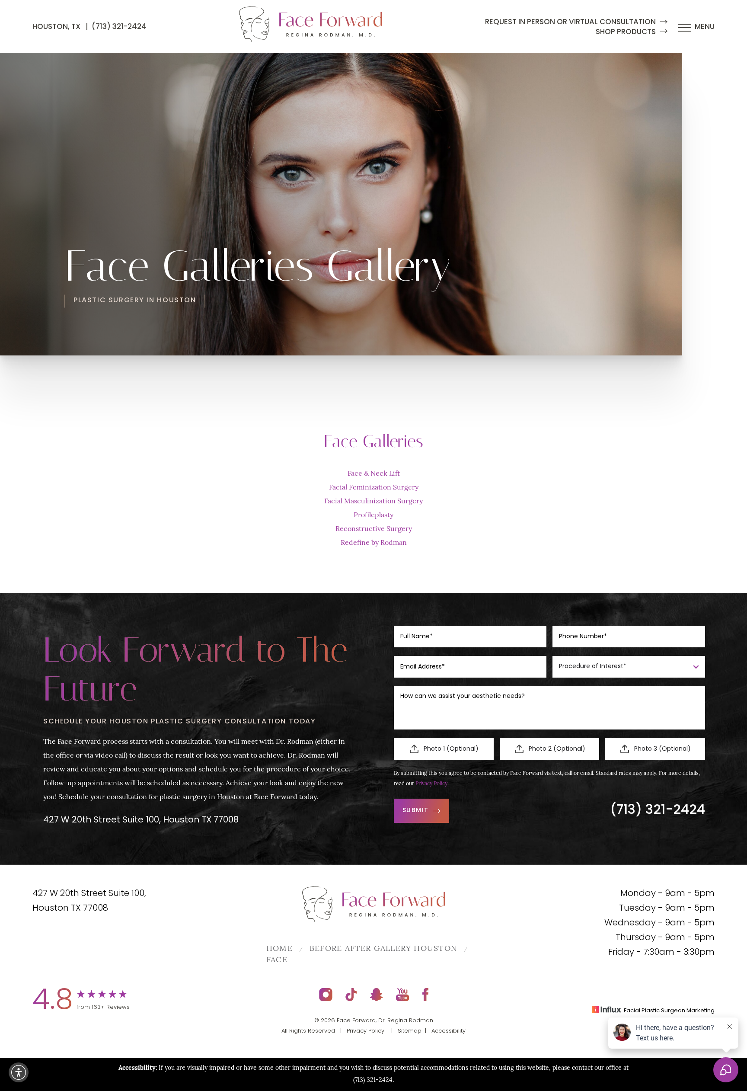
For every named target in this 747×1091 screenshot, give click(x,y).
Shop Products (626, 32)
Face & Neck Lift (374, 473)
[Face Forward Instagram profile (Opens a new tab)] (325, 994)
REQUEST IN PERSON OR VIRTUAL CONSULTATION (570, 22)
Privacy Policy (431, 784)
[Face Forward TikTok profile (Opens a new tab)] (351, 994)
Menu (705, 27)
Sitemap (409, 1031)
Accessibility (448, 1031)
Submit (415, 810)
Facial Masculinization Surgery (373, 501)
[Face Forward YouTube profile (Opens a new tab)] (402, 994)
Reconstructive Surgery (373, 529)
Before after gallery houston (383, 949)
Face (276, 960)
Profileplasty (373, 515)
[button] (19, 1072)
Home (279, 949)
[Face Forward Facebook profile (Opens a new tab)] (425, 994)
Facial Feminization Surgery (373, 487)
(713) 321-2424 (119, 27)
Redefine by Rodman (374, 543)
